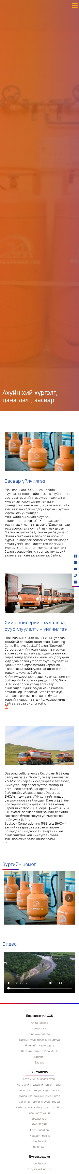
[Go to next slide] (69, 898)
